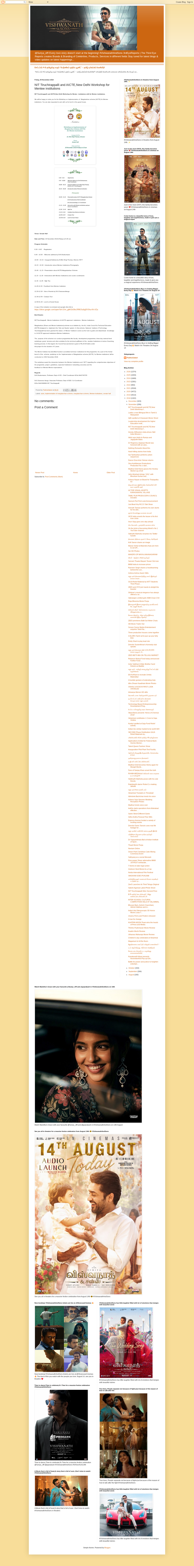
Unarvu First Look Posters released (141, 916)
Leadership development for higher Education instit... (141, 422)
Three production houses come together (143, 633)
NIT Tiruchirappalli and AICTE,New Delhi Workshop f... (141, 408)
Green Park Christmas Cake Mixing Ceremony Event (141, 853)
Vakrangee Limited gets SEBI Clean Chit (143, 598)
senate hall (107, 393)
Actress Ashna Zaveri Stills (138, 573)
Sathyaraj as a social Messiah (139, 857)
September (133, 971)
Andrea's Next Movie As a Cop (140, 869)
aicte (42, 393)
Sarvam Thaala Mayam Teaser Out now (143, 561)
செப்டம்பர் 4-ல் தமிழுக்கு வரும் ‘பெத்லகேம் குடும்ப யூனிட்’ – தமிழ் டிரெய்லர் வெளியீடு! (70, 67)
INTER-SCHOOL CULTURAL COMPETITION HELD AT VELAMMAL (143, 901)
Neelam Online (134, 849)
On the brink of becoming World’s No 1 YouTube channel (143, 529)
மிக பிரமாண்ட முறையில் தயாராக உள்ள (141, 525)
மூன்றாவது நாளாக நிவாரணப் (138, 758)
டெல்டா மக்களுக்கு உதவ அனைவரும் (141, 710)
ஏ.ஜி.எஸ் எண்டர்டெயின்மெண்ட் (139, 762)
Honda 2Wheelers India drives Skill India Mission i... (141, 433)
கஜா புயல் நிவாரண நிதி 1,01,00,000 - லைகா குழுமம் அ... (141, 651)
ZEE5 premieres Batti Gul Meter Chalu (143, 621)
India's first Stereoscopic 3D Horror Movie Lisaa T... (141, 912)
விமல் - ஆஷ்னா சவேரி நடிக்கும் (139, 558)
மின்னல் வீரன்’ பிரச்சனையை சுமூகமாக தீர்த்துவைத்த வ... (141, 611)
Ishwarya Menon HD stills (138, 692)
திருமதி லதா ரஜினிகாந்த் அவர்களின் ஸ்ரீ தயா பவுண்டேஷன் (142, 486)
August (131, 975)
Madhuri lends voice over (138, 805)
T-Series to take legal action (139, 866)
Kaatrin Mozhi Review (136, 931)
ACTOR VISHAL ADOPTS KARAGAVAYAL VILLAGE (139, 491)
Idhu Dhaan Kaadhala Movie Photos (142, 683)
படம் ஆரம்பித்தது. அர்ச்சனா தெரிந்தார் (141, 948)
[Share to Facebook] (72, 390)
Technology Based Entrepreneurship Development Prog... (142, 705)
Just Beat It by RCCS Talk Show (140, 504)
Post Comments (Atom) (54, 477)
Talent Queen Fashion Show (139, 746)
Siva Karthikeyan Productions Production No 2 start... (139, 464)
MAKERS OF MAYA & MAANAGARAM (142, 555)
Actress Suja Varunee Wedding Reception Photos (140, 801)
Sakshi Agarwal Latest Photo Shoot (141, 888)
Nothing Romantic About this (139, 448)
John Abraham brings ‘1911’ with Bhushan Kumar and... (140, 475)
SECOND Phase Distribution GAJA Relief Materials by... (141, 733)
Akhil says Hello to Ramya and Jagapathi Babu (140, 439)
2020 (129, 392)
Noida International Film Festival (140, 873)
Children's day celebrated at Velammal (143, 938)
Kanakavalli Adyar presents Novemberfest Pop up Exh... (140, 958)
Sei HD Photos (134, 551)
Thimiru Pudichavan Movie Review (141, 928)
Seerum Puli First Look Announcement (143, 501)
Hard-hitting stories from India (139, 452)
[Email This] (64, 390)
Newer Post (39, 473)
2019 (129, 395)
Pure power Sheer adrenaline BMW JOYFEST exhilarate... (142, 861)
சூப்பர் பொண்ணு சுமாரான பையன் (140, 513)
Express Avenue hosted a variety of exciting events (141, 821)
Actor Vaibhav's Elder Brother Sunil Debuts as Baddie (141, 665)
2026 (129, 372)
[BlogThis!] (67, 390)
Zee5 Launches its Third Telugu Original (143, 884)
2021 (129, 388)
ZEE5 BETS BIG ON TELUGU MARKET (143, 655)
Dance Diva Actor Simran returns (140, 460)
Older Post (111, 473)
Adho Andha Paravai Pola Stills (140, 817)
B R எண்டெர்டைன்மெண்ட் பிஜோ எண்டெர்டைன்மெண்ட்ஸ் (139, 895)
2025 (129, 375)
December (133, 401)
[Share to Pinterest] (75, 390)
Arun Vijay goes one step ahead (140, 522)
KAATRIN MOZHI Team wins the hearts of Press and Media (143, 923)
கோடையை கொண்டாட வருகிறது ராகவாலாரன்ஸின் (139, 952)
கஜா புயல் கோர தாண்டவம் (137, 790)
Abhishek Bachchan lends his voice (142, 796)
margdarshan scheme (81, 393)
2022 (129, 385)
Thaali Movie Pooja (135, 845)
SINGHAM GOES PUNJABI (138, 876)
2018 (129, 398)
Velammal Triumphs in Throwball (141, 793)
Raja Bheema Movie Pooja (138, 601)
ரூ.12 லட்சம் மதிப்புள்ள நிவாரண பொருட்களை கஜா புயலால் (139, 700)
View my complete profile (133, 361)
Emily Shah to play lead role (139, 641)
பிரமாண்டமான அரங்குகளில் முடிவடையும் (142, 695)
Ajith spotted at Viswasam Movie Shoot (143, 418)
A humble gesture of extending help (142, 680)
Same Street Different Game (139, 814)
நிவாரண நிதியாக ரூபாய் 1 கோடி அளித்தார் (143, 539)
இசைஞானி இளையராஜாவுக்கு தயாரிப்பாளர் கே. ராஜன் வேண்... (143, 605)
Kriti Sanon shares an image (139, 542)
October (132, 968)
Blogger (107, 1548)
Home (75, 473)
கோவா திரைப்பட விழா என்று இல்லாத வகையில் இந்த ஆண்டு (141, 616)
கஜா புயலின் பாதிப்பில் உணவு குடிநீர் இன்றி (142, 831)
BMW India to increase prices (139, 564)
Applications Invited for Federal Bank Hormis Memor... (142, 742)
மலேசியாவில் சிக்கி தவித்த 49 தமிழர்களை (143, 738)
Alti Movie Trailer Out (136, 624)
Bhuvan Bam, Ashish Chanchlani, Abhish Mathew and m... (141, 906)
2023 (129, 382)
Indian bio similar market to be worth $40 (143, 729)
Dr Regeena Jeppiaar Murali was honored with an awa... (141, 444)
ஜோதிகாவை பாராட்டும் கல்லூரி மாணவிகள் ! (143, 944)
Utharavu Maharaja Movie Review (141, 935)
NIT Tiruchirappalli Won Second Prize (142, 891)
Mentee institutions (96, 393)
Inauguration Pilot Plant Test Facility (142, 750)
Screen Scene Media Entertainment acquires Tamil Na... (142, 628)
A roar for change (134, 919)
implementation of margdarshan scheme (59, 393)
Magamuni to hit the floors (138, 941)
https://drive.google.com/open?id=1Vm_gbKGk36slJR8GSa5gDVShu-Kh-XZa (66, 309)
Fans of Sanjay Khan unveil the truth (142, 770)
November (133, 404)
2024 (129, 378)
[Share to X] (69, 390)
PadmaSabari (132, 358)
